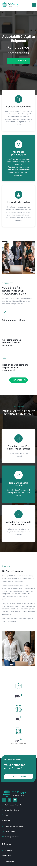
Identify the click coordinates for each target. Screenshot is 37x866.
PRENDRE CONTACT (18, 61)
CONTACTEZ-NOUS (18, 380)
